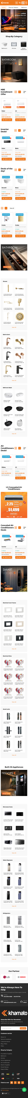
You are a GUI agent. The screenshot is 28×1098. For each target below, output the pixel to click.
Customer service (5, 1041)
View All (14, 327)
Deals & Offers (4, 1069)
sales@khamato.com (10, 1002)
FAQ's (2, 1046)
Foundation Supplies (6, 1053)
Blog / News (4, 1043)
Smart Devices (4, 1067)
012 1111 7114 (17, 996)
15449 (25, 1002)
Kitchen (3, 1058)
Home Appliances (5, 1060)
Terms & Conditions (6, 1039)
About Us (3, 1037)
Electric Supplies (5, 1065)
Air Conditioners (5, 1062)
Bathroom (3, 1056)
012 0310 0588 (8, 996)
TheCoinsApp (5, 1090)
